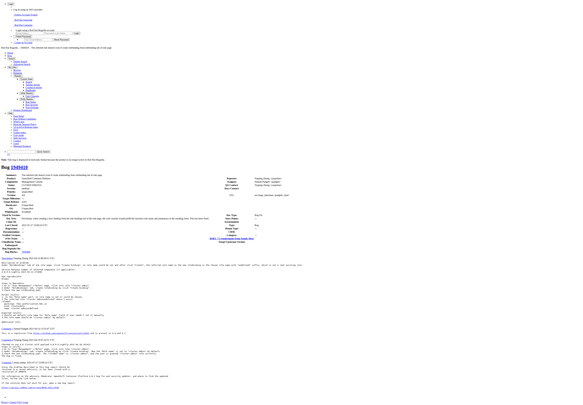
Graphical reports (34, 87)
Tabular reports (33, 84)
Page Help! (18, 116)
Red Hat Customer (22, 25)
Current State (26, 79)
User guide (18, 135)
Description (7, 258)
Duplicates (31, 90)
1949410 (19, 167)
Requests (17, 73)
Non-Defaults (32, 107)
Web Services (19, 138)
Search (12, 59)
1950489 (26, 252)
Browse (17, 70)
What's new (19, 121)
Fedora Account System (25, 15)
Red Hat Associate (22, 20)
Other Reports (27, 93)
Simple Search (20, 61)
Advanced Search (21, 64)
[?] (8, 154)
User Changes (32, 96)
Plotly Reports (27, 99)
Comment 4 (7, 340)
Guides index (19, 132)
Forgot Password (23, 36)
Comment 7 (7, 362)
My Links (13, 67)
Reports (18, 76)
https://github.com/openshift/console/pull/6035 (61, 333)
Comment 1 (7, 328)
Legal (16, 143)
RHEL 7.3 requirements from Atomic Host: (232, 238)
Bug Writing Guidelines (24, 119)
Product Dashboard (22, 110)
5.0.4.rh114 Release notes (25, 127)
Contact (17, 141)
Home (10, 53)
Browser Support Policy (24, 124)
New (9, 55)
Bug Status (31, 102)
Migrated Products (22, 146)
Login (11, 4)
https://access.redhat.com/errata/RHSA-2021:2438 (30, 387)
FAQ (15, 130)
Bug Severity (32, 105)
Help (10, 113)
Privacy (5, 402)
